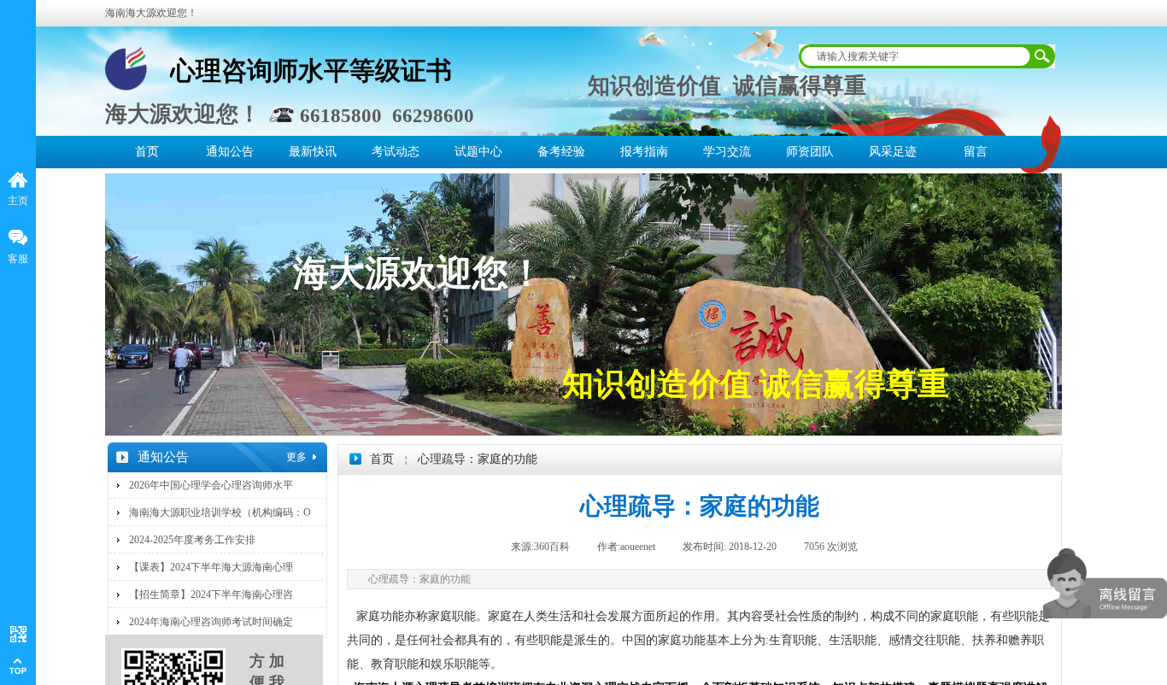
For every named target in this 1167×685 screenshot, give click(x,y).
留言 (976, 151)
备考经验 (561, 151)
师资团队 (810, 151)
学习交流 (727, 151)
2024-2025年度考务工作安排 (192, 540)
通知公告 (230, 151)
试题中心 (478, 151)
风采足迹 (893, 151)
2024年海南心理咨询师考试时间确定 (211, 622)
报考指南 (644, 151)
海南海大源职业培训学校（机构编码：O (220, 512)
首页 (147, 151)
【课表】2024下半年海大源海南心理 (211, 567)
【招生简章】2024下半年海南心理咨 (211, 594)
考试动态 (395, 151)
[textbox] (915, 56)
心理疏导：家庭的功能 (477, 459)
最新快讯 (313, 151)
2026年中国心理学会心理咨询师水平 (211, 485)
